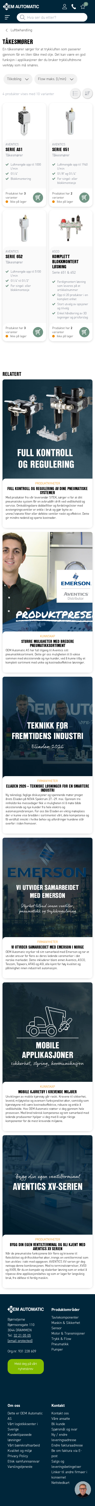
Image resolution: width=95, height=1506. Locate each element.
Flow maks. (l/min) (52, 79)
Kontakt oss (60, 1413)
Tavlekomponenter (65, 1317)
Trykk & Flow (61, 1339)
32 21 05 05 (22, 1335)
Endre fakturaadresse (67, 1445)
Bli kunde (58, 1424)
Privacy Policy (18, 1456)
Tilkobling (14, 79)
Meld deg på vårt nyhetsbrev (25, 1366)
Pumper (57, 1349)
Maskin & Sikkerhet (65, 1323)
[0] (82, 6)
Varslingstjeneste (20, 1467)
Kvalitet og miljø (20, 1451)
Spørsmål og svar (64, 1429)
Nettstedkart (60, 1483)
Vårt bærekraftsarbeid (24, 1445)
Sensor (56, 1328)
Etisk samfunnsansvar (24, 1461)
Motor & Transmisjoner (68, 1333)
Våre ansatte (60, 1418)
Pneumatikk (60, 1344)
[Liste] (75, 93)
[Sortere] (87, 93)
